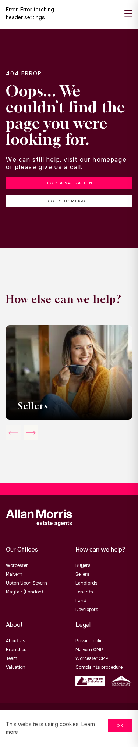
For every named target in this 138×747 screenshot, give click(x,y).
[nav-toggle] (128, 14)
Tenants (84, 592)
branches (16, 650)
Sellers (82, 574)
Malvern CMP (89, 650)
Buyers (83, 565)
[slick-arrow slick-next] (13, 432)
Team (11, 658)
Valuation (15, 667)
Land (80, 601)
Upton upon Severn (26, 583)
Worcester (17, 565)
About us (15, 641)
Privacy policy (90, 641)
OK (120, 725)
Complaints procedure (99, 667)
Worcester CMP (92, 658)
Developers (86, 610)
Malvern (14, 574)
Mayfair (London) (24, 592)
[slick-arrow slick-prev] (31, 432)
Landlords (86, 583)
